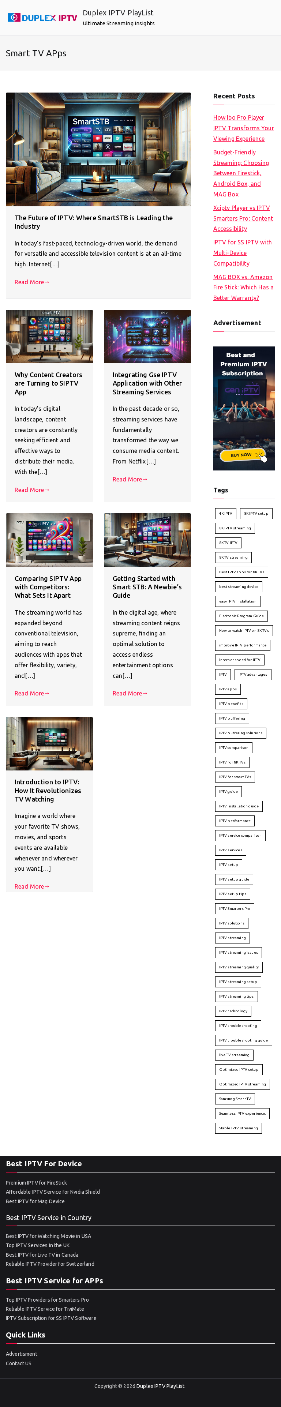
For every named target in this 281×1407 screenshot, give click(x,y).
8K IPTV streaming (235, 528)
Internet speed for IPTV (240, 660)
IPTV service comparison (240, 835)
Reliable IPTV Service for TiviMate (45, 1309)
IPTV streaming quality (239, 967)
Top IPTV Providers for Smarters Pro (47, 1300)
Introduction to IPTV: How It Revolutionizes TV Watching (48, 790)
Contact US (19, 1363)
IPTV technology (233, 1011)
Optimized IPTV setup (239, 1070)
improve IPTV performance (243, 645)
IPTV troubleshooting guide (243, 1040)
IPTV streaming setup (238, 982)
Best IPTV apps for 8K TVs (242, 572)
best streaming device (238, 587)
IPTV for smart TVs (235, 777)
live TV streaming (234, 1055)
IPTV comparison (233, 748)
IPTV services (230, 850)
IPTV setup (229, 865)
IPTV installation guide (239, 806)
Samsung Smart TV (235, 1099)
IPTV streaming (232, 938)
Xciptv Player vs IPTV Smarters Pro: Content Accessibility (243, 218)
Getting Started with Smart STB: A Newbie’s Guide (147, 587)
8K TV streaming (233, 557)
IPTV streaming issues (238, 952)
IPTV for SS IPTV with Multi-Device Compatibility (242, 253)
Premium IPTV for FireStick (36, 1183)
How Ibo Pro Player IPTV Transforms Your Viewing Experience (243, 128)
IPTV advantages (253, 674)
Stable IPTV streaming (238, 1128)
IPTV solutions (231, 923)
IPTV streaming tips (236, 996)
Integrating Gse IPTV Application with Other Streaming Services (147, 383)
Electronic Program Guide (241, 616)
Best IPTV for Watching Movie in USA (48, 1236)
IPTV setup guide (234, 879)
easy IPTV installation (237, 601)
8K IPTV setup (256, 513)
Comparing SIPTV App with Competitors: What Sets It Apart (48, 587)
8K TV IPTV (228, 543)
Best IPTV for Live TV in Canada (42, 1255)
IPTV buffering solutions (241, 733)
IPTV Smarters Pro (235, 909)
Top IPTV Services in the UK (38, 1245)
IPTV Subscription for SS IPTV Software (51, 1318)
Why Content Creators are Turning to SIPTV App (48, 383)
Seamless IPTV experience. (242, 1113)
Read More (29, 282)
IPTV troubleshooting (238, 1026)
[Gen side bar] (244, 407)
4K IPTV (225, 513)
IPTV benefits (231, 704)
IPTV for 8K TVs (232, 762)
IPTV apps (228, 689)
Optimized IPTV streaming (242, 1084)
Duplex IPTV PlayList (118, 12)
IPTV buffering (232, 718)
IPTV (223, 674)
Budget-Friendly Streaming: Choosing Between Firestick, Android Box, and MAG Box (241, 173)
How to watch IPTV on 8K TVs (244, 631)
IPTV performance (235, 821)
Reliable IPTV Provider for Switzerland (50, 1264)
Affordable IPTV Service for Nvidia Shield (53, 1192)
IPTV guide (228, 791)
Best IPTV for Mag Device (35, 1201)
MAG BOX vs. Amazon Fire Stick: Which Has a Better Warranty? (243, 287)
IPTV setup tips (232, 894)
